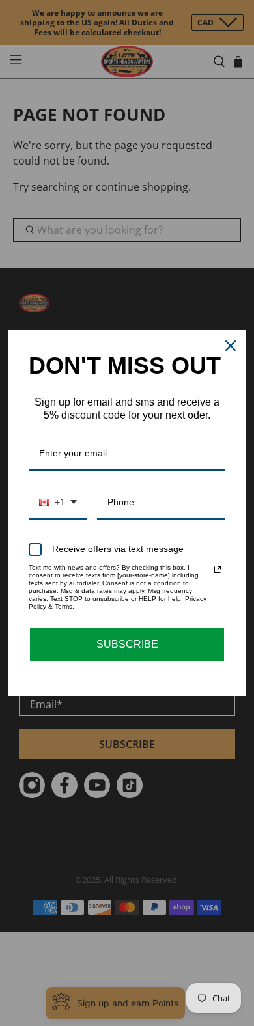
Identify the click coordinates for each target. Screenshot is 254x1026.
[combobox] (58, 503)
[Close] (230, 345)
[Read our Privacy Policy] (217, 569)
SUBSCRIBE (127, 644)
